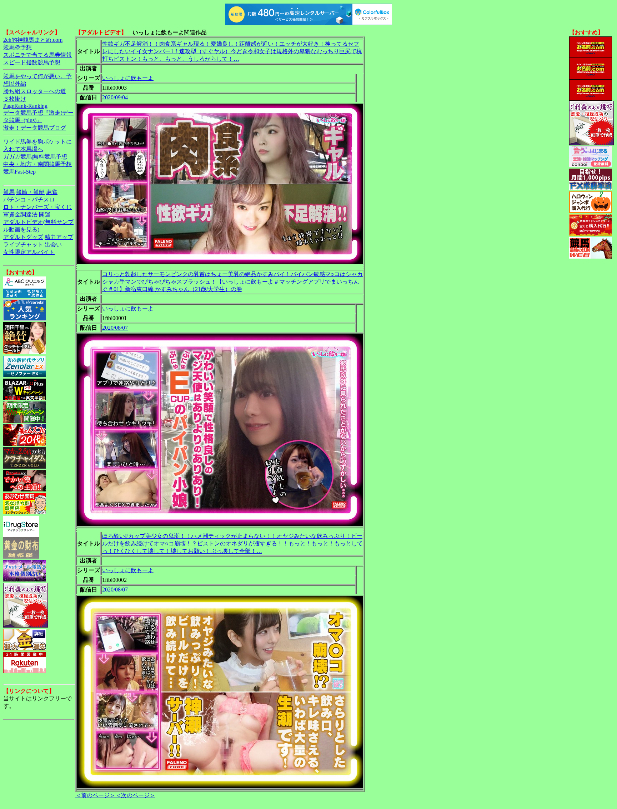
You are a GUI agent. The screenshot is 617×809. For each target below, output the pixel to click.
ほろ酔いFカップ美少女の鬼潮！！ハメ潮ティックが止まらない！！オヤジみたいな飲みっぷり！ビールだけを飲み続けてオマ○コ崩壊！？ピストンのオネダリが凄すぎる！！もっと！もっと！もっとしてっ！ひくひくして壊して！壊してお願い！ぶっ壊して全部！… (232, 543)
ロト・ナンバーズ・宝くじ (37, 207)
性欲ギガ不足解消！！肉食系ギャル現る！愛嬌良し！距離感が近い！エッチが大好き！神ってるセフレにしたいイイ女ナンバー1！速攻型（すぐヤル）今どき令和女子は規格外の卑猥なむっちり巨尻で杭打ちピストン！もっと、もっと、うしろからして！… (232, 51)
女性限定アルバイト (29, 252)
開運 (44, 214)
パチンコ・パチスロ (29, 199)
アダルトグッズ (23, 237)
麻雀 (51, 192)
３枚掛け (14, 99)
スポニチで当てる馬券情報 (37, 55)
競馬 (9, 192)
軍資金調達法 (20, 214)
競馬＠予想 (17, 47)
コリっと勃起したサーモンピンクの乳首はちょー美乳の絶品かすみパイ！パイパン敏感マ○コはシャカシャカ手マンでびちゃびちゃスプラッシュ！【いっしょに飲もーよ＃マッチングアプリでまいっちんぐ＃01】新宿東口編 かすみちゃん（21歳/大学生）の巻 (232, 281)
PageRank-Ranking (25, 106)
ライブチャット (23, 244)
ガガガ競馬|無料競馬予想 (35, 157)
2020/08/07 (115, 328)
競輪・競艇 (30, 192)
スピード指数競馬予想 (31, 62)
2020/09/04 (115, 97)
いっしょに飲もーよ (128, 78)
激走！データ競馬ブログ (34, 128)
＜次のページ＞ (135, 795)
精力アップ (59, 237)
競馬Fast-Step (19, 172)
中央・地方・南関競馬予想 (37, 164)
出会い (53, 244)
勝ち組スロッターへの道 (34, 91)
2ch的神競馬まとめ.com (32, 40)
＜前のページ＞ (95, 795)
